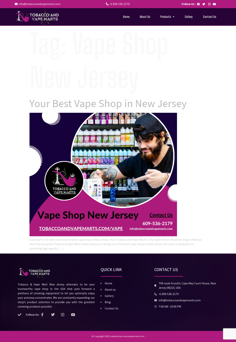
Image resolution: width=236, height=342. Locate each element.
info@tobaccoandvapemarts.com (39, 4)
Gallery (189, 16)
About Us (145, 16)
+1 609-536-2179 (120, 4)
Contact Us (209, 16)
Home (126, 16)
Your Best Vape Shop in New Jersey (108, 103)
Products (165, 16)
